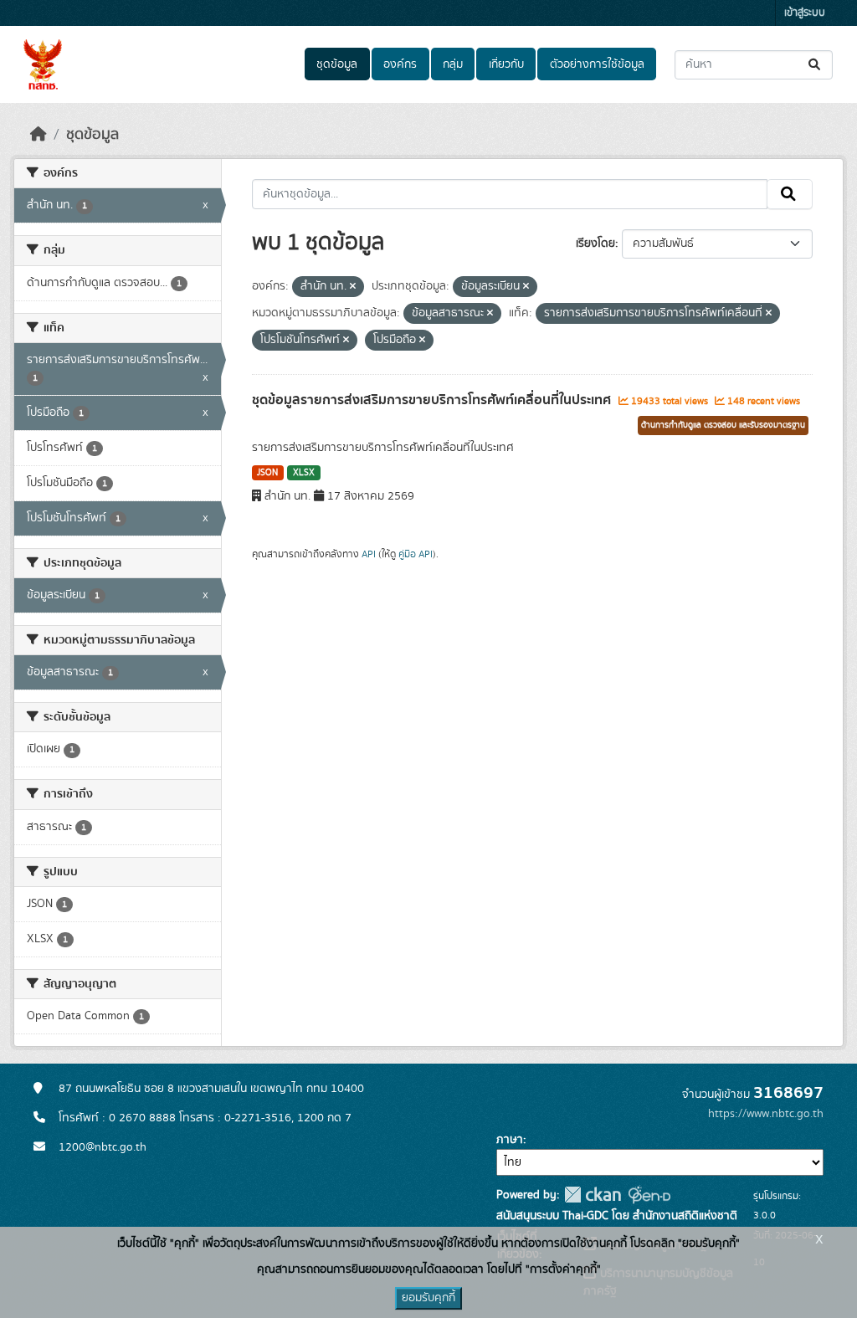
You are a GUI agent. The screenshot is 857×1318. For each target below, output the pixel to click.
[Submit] (816, 64)
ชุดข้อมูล (336, 64)
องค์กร (400, 64)
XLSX (304, 473)
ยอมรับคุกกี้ (428, 1298)
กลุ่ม (453, 64)
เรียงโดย (595, 243)
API (369, 554)
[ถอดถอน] (353, 287)
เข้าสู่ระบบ (804, 13)
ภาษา (509, 1139)
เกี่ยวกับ (506, 64)
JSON (267, 473)
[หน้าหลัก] (38, 135)
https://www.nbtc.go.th (766, 1113)
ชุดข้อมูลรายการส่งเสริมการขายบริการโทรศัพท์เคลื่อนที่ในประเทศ (433, 400)
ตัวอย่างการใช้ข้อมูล (597, 64)
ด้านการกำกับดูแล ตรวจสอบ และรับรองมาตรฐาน (723, 425)
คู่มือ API (415, 554)
